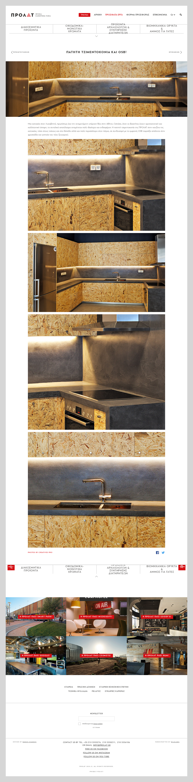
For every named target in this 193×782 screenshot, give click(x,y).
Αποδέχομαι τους (92, 724)
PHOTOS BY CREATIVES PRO (40, 552)
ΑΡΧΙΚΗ (98, 15)
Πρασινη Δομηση (86, 687)
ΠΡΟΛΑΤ (22, 15)
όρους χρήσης (98, 724)
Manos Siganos (29, 742)
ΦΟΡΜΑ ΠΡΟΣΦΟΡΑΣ (137, 15)
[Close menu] (96, 39)
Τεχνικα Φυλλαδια (78, 691)
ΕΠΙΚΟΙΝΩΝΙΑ (160, 15)
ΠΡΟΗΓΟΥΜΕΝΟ (21, 52)
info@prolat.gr (102, 745)
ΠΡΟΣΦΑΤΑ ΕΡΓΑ (114, 15)
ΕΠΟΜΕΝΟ (174, 52)
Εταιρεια (69, 687)
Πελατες (96, 691)
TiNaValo (84, 15)
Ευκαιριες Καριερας (115, 691)
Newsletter (96, 714)
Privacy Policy (96, 771)
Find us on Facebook (96, 749)
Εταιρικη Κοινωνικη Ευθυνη (113, 687)
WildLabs (175, 742)
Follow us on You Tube (96, 757)
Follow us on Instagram (96, 753)
